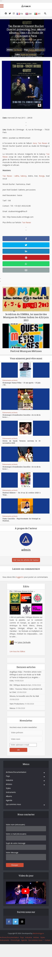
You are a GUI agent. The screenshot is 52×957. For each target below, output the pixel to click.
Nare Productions (17, 704)
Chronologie (15, 940)
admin (39, 40)
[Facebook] (9, 922)
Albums (9, 796)
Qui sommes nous (13, 804)
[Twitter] (15, 922)
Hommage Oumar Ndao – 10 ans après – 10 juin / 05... (21, 384)
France (31, 50)
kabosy (24, 176)
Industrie (9, 780)
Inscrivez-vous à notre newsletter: (23, 727)
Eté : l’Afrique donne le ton (22, 591)
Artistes (9, 784)
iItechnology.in (38, 933)
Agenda (9, 800)
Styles (8, 788)
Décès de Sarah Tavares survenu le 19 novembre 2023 (21, 442)
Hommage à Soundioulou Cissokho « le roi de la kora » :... (21, 416)
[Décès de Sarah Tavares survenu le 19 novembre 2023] (25, 428)
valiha (16, 176)
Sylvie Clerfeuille (24, 642)
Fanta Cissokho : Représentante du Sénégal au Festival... (21, 519)
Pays (8, 776)
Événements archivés (10, 380)
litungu (42, 176)
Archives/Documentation (16, 772)
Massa (12, 708)
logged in (20, 577)
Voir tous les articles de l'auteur (26, 560)
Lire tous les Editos (17, 651)
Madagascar (40, 50)
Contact (47, 940)
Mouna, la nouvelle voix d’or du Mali (24, 696)
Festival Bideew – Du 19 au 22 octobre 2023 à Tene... (21, 494)
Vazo (35, 143)
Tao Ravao (18, 50)
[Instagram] (22, 922)
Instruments (11, 792)
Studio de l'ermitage (28, 54)
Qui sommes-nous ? (35, 940)
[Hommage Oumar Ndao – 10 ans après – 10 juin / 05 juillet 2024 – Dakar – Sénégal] (25, 370)
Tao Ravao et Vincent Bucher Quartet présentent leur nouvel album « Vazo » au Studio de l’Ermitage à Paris (26, 30)
